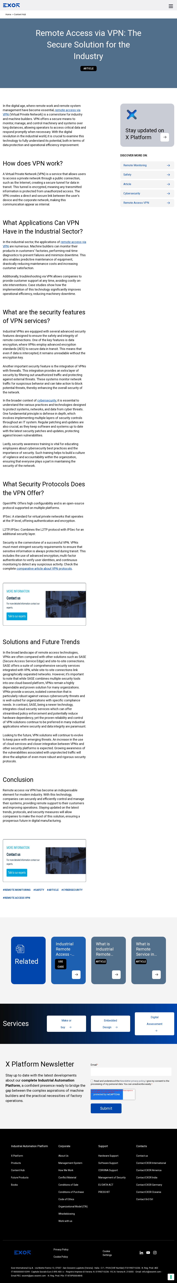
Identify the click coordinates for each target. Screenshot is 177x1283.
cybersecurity (46, 400)
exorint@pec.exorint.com (34, 1276)
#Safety (38, 890)
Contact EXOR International (151, 1163)
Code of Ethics (66, 1199)
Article (127, 184)
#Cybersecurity (71, 890)
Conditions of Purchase (71, 1192)
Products (16, 1163)
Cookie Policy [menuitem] (61, 1256)
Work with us (65, 1221)
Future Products (20, 1177)
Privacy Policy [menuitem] (61, 1249)
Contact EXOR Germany (149, 1184)
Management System (70, 1163)
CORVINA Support (108, 1170)
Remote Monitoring (135, 165)
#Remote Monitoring (17, 890)
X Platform (17, 1155)
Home (8, 14)
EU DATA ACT (105, 1184)
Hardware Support (108, 1155)
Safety (127, 174)
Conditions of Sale (68, 1184)
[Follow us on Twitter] (148, 1253)
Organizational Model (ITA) (73, 1206)
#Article (53, 890)
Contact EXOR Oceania (148, 1192)
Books (14, 1184)
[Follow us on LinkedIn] (141, 1253)
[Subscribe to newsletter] (164, 137)
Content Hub (18, 1170)
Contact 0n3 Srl (144, 1199)
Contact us (142, 1155)
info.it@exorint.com (151, 1272)
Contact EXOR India (146, 1177)
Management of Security (112, 1177)
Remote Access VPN (136, 202)
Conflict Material (67, 1177)
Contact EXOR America (148, 1170)
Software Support (108, 1163)
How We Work (65, 1170)
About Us (63, 1155)
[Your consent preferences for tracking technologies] (171, 1277)
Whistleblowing (66, 1213)
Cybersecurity (131, 193)
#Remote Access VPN (16, 897)
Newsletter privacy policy (132, 1081)
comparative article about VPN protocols (44, 568)
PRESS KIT (104, 1192)
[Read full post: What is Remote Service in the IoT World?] (156, 974)
